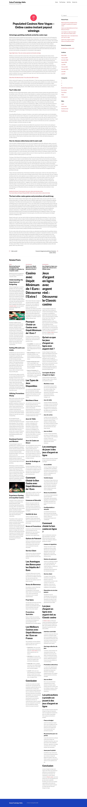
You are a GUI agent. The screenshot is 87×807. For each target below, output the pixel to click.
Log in (62, 104)
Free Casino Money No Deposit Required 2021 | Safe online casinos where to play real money (29, 193)
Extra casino (34, 650)
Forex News (63, 92)
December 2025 (64, 60)
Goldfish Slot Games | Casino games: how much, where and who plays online (26, 191)
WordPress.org (64, 111)
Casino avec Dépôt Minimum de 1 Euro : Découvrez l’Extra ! (31, 267)
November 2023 (64, 69)
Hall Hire (69, 2)
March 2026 (63, 55)
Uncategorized (29, 264)
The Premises (62, 2)
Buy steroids (64, 90)
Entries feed (64, 106)
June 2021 (63, 71)
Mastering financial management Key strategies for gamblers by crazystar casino (16, 268)
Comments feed (64, 108)
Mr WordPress (64, 48)
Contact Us (74, 2)
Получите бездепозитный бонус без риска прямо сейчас (46, 252)
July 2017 (63, 73)
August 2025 (64, 62)
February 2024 (64, 66)
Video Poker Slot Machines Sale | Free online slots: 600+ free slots (23, 77)
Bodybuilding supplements (67, 87)
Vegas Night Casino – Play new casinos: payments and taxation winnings (25, 53)
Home (56, 2)
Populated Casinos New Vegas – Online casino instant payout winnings (33, 27)
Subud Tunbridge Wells (32, 802)
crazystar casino (12, 306)
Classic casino (51, 332)
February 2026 (64, 57)
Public (10, 264)
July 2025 (63, 64)
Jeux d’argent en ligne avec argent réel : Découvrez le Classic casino (49, 267)
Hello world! (14, 251)
